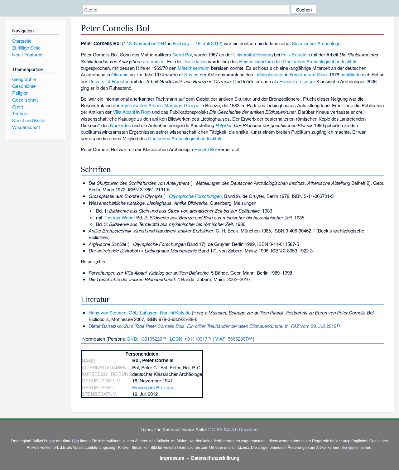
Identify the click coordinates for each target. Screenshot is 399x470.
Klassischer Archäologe (316, 43)
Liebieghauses (269, 74)
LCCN (176, 338)
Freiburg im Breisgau (153, 387)
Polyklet (223, 125)
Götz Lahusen (143, 312)
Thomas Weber (119, 217)
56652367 (238, 338)
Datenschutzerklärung (215, 457)
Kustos (191, 74)
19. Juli (202, 43)
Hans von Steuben (107, 312)
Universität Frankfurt (109, 81)
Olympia (119, 74)
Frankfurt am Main (308, 74)
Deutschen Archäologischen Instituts (185, 138)
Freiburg (181, 43)
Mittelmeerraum (194, 68)
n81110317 (196, 338)
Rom (146, 111)
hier (52, 440)
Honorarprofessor (297, 81)
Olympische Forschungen (195, 196)
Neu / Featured (27, 54)
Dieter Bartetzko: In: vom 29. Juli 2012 (212, 326)
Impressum (172, 457)
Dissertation (194, 61)
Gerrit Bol (182, 54)
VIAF (220, 338)
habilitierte (350, 74)
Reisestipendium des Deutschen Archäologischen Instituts (298, 61)
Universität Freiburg (253, 54)
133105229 (151, 338)
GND (132, 338)
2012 (216, 43)
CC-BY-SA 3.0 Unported (232, 429)
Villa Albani (124, 111)
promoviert (154, 61)
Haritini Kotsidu (175, 312)
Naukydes (120, 125)
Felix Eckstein (295, 54)
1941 (162, 43)
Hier (75, 440)
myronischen (134, 105)
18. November (141, 43)
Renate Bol (205, 149)
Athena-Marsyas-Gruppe (173, 105)
